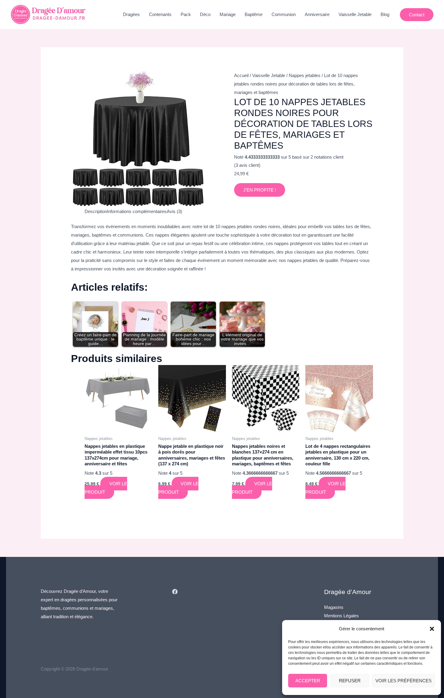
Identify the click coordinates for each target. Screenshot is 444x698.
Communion (284, 14)
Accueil (241, 75)
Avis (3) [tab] (174, 211)
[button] (432, 629)
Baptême (253, 14)
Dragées (131, 14)
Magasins (333, 607)
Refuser (350, 680)
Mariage (228, 14)
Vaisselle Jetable (355, 14)
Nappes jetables (304, 75)
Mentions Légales (341, 615)
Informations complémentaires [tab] (137, 211)
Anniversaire (317, 14)
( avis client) (247, 165)
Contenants (160, 14)
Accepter (307, 680)
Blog (385, 14)
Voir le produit (106, 488)
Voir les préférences (403, 680)
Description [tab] (96, 211)
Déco (205, 14)
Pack (186, 14)
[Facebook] (175, 591)
